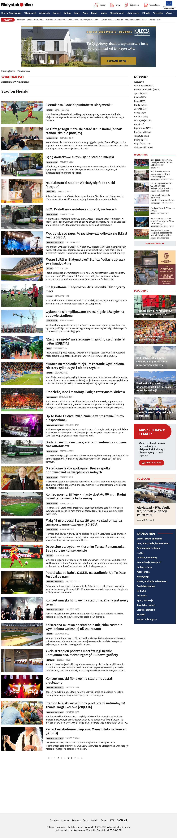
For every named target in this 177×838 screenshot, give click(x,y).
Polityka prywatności (56, 827)
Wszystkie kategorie (147, 619)
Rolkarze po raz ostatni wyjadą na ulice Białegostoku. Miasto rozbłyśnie (161, 186)
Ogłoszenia (134, 5)
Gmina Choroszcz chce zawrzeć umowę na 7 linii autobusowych (162, 221)
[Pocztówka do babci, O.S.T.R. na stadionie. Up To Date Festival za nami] (22, 582)
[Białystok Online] (17, 5)
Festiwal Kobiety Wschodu (136, 20)
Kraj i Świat (139, 143)
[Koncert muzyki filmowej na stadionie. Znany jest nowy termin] (22, 608)
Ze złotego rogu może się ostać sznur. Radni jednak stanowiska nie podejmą (84, 131)
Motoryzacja (133, 13)
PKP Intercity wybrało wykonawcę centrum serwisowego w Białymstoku (160, 174)
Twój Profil (122, 820)
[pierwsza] (48, 758)
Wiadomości (30, 13)
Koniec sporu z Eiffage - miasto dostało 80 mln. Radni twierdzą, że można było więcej (86, 496)
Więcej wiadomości (153, 244)
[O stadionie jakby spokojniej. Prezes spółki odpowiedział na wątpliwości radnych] (22, 478)
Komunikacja (154, 5)
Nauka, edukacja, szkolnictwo (152, 581)
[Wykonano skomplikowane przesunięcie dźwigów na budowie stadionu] (22, 321)
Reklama (141, 591)
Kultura (67, 13)
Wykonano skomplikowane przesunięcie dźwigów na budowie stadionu (85, 314)
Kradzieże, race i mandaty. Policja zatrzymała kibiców (85, 392)
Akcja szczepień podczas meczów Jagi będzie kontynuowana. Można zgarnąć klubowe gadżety (82, 653)
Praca (85, 13)
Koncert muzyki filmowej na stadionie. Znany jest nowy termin (87, 602)
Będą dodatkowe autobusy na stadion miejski (80, 157)
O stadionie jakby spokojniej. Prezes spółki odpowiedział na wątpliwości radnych (78, 470)
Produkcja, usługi (146, 586)
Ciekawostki (140, 147)
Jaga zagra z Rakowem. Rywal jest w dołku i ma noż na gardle (161, 162)
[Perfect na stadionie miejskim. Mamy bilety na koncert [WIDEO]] (22, 739)
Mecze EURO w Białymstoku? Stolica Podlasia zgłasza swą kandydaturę (85, 262)
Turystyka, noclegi (146, 605)
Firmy (117, 5)
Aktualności (52, 138)
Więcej (169, 13)
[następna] (78, 758)
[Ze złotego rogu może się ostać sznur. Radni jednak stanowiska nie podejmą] (22, 138)
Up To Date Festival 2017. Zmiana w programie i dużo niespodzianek (85, 418)
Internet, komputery (147, 557)
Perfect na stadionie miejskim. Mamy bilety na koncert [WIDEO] (86, 731)
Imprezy (102, 5)
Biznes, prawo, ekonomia (149, 538)
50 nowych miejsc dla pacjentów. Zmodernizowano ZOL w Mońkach (161, 197)
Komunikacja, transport (149, 562)
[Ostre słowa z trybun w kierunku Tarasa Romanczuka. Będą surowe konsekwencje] (22, 556)
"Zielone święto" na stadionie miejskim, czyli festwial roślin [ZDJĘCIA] (85, 341)
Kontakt (94, 820)
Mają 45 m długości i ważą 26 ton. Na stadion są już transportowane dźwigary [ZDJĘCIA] (84, 522)
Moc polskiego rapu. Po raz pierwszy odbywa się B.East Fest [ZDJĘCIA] (86, 235)
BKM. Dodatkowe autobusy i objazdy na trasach (81, 209)
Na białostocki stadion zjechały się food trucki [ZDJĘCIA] (80, 185)
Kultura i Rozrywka (55, 242)
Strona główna (8, 71)
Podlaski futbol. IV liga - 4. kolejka (162, 209)
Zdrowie (146, 13)
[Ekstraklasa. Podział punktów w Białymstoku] (22, 112)
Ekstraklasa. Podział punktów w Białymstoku (79, 105)
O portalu (54, 820)
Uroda (137, 112)
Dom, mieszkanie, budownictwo (153, 543)
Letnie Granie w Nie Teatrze (112, 20)
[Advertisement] (88, 786)
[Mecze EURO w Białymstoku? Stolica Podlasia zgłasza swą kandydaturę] (22, 269)
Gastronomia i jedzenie (148, 548)
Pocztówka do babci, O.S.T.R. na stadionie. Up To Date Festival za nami (86, 575)
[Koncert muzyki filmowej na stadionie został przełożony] (22, 686)
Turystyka (158, 13)
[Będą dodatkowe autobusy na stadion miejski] (22, 164)
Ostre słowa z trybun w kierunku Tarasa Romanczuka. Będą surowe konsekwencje (85, 549)
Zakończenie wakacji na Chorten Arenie (62, 20)
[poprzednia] (52, 758)
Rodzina (138, 116)
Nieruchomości (117, 13)
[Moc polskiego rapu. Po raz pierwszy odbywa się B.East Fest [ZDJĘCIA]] (22, 243)
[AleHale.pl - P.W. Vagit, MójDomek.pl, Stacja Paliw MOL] (155, 492)
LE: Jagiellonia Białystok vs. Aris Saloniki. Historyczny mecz (85, 289)
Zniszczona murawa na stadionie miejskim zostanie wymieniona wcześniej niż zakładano (84, 627)
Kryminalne (51, 397)
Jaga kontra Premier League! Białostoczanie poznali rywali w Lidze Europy (161, 233)
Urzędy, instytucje (146, 610)
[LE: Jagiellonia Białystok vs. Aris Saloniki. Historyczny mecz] (22, 295)
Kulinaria (50, 192)
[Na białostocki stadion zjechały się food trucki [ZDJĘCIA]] (22, 191)
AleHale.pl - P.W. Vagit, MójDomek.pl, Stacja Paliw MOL (153, 511)
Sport (77, 13)
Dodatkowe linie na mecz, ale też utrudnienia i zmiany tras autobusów (86, 444)
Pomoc (104, 820)
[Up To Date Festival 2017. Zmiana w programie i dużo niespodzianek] (22, 425)
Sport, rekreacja (145, 600)
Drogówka (139, 132)
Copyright (89, 827)
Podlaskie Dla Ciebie (35, 20)
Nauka (104, 13)
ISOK (112, 820)
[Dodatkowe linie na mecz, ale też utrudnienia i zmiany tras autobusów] (22, 452)
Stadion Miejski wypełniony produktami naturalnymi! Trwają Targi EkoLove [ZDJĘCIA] (85, 705)
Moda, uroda (143, 572)
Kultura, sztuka (144, 567)
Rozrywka (142, 595)
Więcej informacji (145, 520)
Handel (140, 553)
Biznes (94, 13)
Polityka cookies (75, 827)
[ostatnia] (81, 758)
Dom (49, 348)
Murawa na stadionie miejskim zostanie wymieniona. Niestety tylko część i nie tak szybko (85, 366)
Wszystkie (139, 82)
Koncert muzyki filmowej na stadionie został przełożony (79, 681)
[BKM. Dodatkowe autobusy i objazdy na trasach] (22, 217)
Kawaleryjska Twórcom (89, 20)
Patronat (76, 820)
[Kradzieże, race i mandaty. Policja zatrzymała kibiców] (22, 399)
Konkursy (21, 20)
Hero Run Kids (155, 20)
